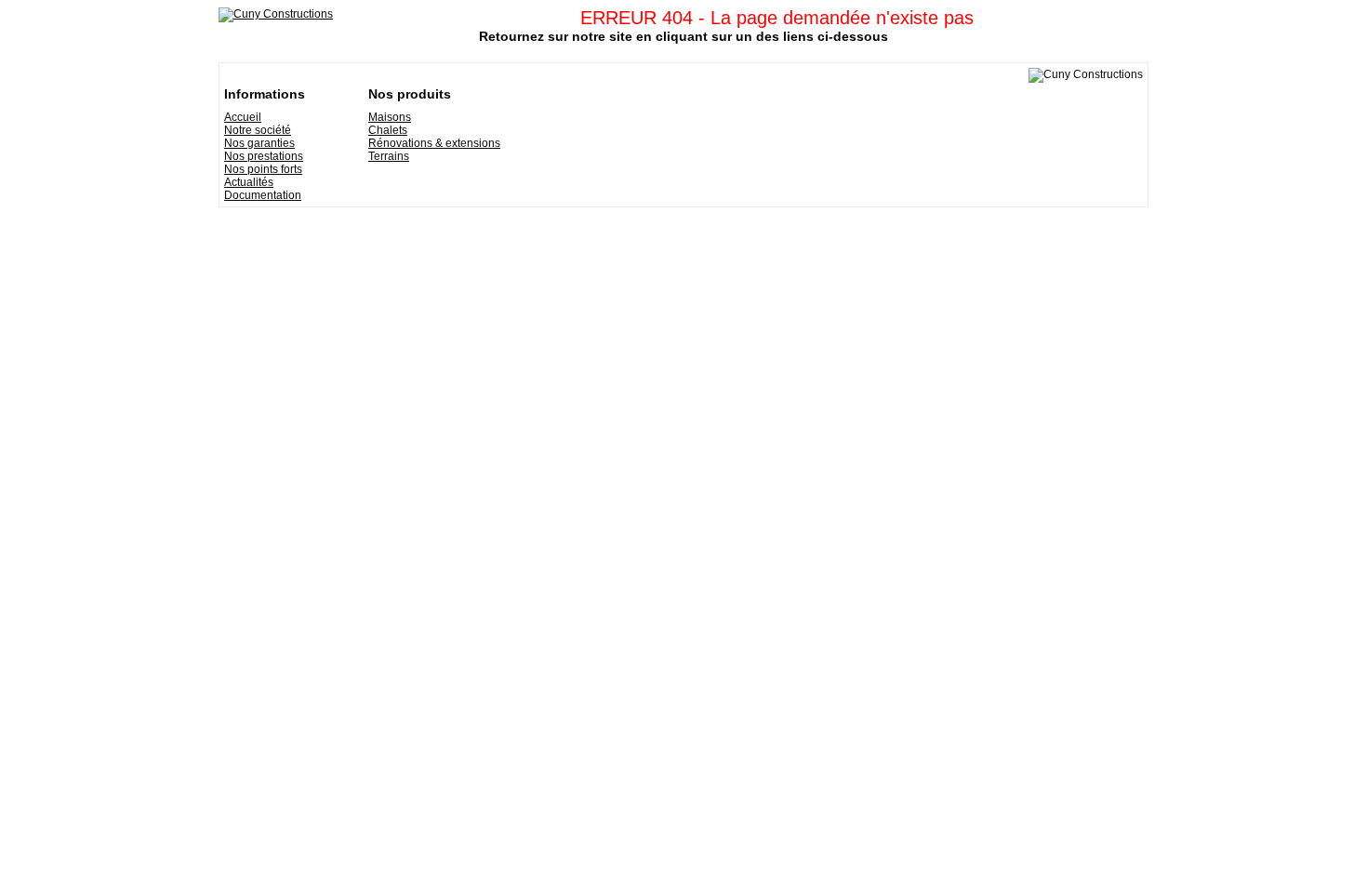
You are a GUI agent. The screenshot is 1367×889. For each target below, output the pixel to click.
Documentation (262, 195)
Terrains (388, 156)
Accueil (242, 117)
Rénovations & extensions (434, 143)
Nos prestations (263, 156)
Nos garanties (259, 143)
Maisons (389, 117)
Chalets (387, 130)
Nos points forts (263, 169)
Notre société (257, 130)
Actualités (248, 182)
